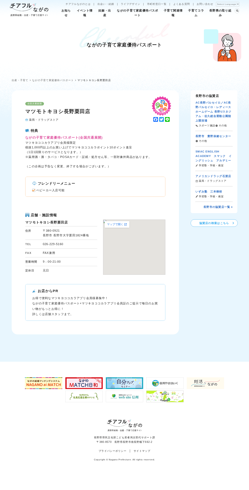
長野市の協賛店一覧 (216, 206)
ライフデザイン (130, 4)
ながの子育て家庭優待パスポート (137, 13)
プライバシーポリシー (112, 450)
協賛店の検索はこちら (214, 223)
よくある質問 (181, 4)
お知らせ (66, 13)
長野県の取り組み (220, 13)
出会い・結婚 (105, 4)
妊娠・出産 (104, 13)
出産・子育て (20, 80)
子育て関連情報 (173, 13)
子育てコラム (196, 13)
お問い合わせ (205, 4)
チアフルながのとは (78, 4)
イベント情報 (85, 13)
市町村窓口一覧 (157, 4)
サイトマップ (142, 450)
